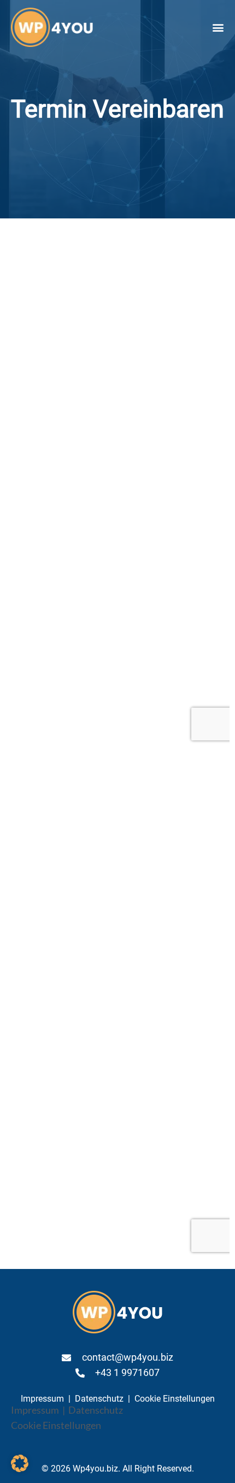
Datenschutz (99, 1398)
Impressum (42, 1398)
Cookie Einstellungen (174, 1398)
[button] (218, 28)
